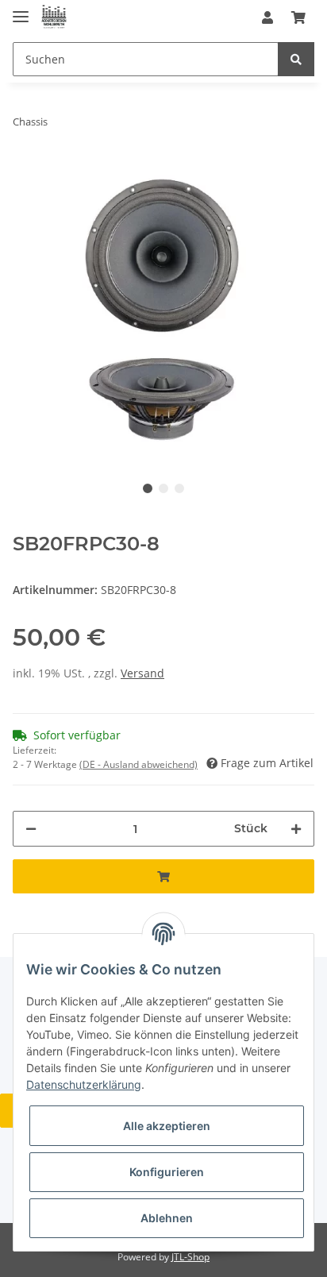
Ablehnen (166, 1218)
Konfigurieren (166, 1172)
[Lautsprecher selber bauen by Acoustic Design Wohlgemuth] (54, 18)
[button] (267, 17)
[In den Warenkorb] (163, 876)
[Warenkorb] (298, 17)
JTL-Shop (190, 1256)
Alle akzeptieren (166, 1125)
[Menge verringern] (30, 829)
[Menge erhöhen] (296, 829)
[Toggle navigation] (21, 10)
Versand (142, 673)
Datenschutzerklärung (83, 1084)
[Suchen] (296, 59)
